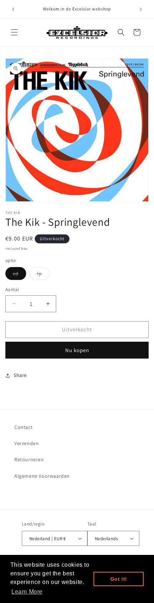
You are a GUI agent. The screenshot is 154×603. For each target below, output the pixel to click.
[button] (14, 32)
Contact (23, 427)
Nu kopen (77, 350)
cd (19, 275)
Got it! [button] (118, 579)
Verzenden (26, 443)
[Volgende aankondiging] (141, 9)
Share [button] (20, 375)
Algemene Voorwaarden (42, 476)
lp (43, 275)
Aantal (12, 289)
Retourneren (29, 459)
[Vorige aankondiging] (13, 9)
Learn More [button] (27, 592)
